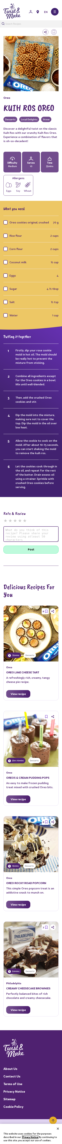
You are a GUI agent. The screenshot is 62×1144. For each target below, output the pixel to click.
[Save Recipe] (46, 611)
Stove (46, 119)
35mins (15, 655)
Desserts (10, 119)
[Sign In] (30, 12)
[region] (31, 1134)
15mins (15, 866)
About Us (10, 1069)
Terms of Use (12, 1084)
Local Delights (29, 119)
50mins (15, 971)
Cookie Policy (13, 1106)
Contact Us (11, 1076)
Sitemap (9, 1099)
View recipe (18, 694)
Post (31, 549)
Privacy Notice (14, 1091)
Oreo (6, 97)
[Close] (58, 1128)
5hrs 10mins (18, 760)
